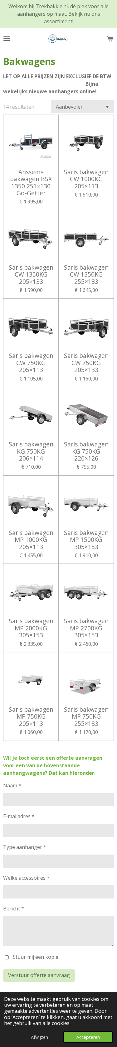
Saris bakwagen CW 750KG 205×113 (31, 362)
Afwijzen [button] (39, 1037)
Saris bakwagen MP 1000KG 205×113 (31, 539)
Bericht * (13, 908)
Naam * (12, 785)
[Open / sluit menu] (7, 39)
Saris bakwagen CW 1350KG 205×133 (31, 274)
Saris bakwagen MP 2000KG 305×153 (31, 628)
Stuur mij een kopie (35, 956)
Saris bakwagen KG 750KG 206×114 (31, 451)
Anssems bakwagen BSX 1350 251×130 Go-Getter (31, 183)
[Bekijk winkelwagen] (110, 39)
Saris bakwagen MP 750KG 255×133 (86, 716)
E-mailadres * (19, 816)
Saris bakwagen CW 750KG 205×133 (86, 362)
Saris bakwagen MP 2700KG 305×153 (86, 628)
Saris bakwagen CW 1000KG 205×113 (86, 179)
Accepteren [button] (88, 1037)
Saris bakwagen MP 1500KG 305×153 (86, 539)
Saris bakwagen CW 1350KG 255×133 (86, 274)
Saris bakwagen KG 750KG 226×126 (86, 451)
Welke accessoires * (26, 877)
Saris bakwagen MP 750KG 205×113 (31, 716)
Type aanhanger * (24, 847)
